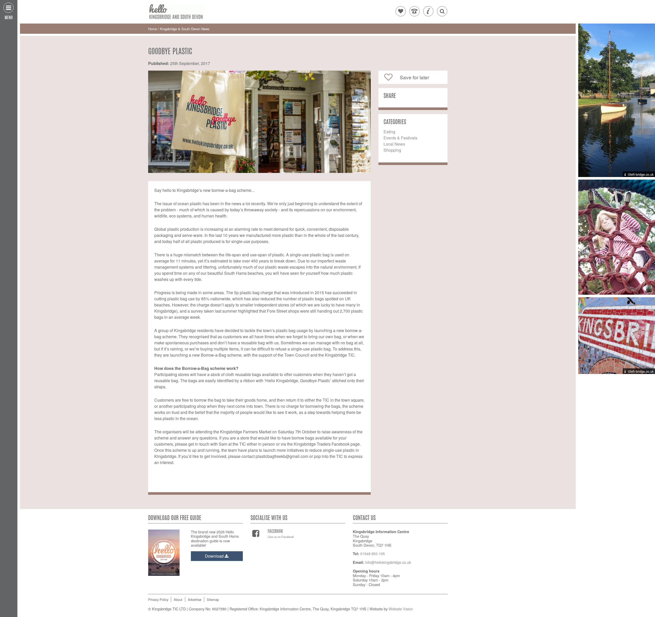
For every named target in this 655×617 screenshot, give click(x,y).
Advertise (194, 599)
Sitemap (213, 599)
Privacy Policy (158, 599)
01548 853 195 (372, 553)
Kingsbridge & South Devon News (184, 28)
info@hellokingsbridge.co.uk (388, 562)
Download (215, 556)
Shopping (392, 150)
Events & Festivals (400, 138)
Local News (394, 144)
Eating (389, 132)
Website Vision (401, 608)
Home (153, 28)
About (178, 599)
